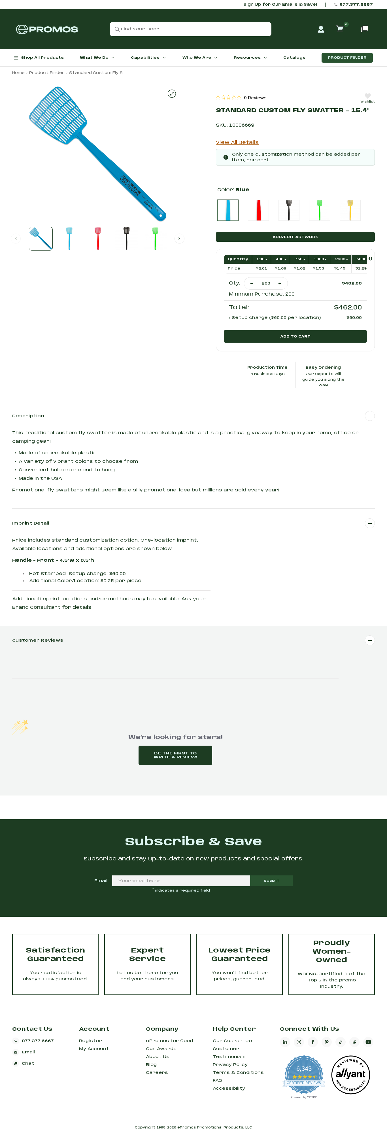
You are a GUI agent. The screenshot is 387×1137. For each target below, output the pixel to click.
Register (90, 1041)
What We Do (94, 58)
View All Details (237, 142)
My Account (94, 1049)
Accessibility (229, 1089)
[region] (241, 97)
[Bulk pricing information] (370, 258)
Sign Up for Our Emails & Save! (280, 5)
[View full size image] (172, 94)
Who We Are (196, 58)
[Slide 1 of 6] (41, 239)
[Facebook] (313, 1042)
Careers (157, 1073)
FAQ (217, 1081)
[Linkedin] (285, 1042)
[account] (321, 29)
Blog (151, 1065)
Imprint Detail (30, 523)
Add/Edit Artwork (295, 237)
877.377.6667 (356, 5)
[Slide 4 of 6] (127, 239)
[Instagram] (299, 1042)
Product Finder (347, 58)
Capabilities (145, 58)
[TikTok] (340, 1042)
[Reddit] (354, 1042)
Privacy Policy (230, 1065)
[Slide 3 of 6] (98, 239)
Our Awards (161, 1049)
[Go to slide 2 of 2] (179, 238)
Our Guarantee (232, 1041)
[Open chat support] (364, 29)
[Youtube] (368, 1042)
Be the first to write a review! (175, 755)
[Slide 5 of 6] (155, 239)
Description (28, 416)
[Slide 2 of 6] (69, 239)
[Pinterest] (327, 1042)
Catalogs (294, 58)
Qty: (234, 283)
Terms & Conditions (238, 1073)
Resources (247, 58)
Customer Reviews (37, 640)
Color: (233, 190)
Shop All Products (42, 58)
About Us (157, 1057)
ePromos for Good (169, 1041)
